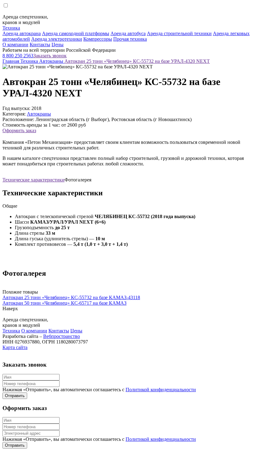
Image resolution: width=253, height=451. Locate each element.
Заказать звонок (50, 55)
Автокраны (51, 61)
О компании (15, 44)
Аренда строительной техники (179, 33)
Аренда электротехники (56, 39)
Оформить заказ (19, 130)
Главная (11, 61)
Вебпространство (61, 336)
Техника (11, 27)
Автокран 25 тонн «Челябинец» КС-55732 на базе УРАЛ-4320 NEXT (137, 61)
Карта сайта (14, 347)
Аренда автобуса (128, 33)
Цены (58, 44)
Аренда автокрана (21, 33)
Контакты (40, 44)
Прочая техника (130, 39)
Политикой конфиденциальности (161, 389)
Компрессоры (97, 39)
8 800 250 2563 (17, 55)
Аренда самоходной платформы (75, 33)
